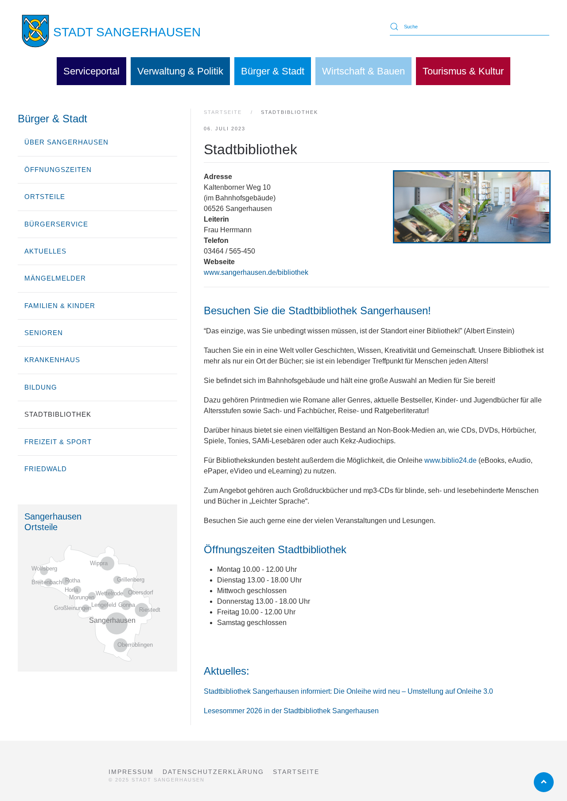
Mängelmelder (55, 278)
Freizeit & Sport (58, 441)
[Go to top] (544, 782)
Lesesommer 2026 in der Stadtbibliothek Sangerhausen (291, 711)
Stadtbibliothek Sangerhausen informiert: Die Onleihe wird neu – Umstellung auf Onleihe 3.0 (348, 691)
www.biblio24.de (450, 460)
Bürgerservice (56, 224)
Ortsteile (44, 196)
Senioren (43, 332)
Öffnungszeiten (58, 169)
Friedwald (45, 469)
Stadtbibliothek (57, 414)
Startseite (296, 771)
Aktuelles (45, 251)
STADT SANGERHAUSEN (127, 32)
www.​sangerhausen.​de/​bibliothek (256, 272)
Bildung (40, 387)
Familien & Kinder (59, 305)
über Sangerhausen (66, 142)
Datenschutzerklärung (213, 771)
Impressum (131, 771)
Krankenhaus (52, 359)
